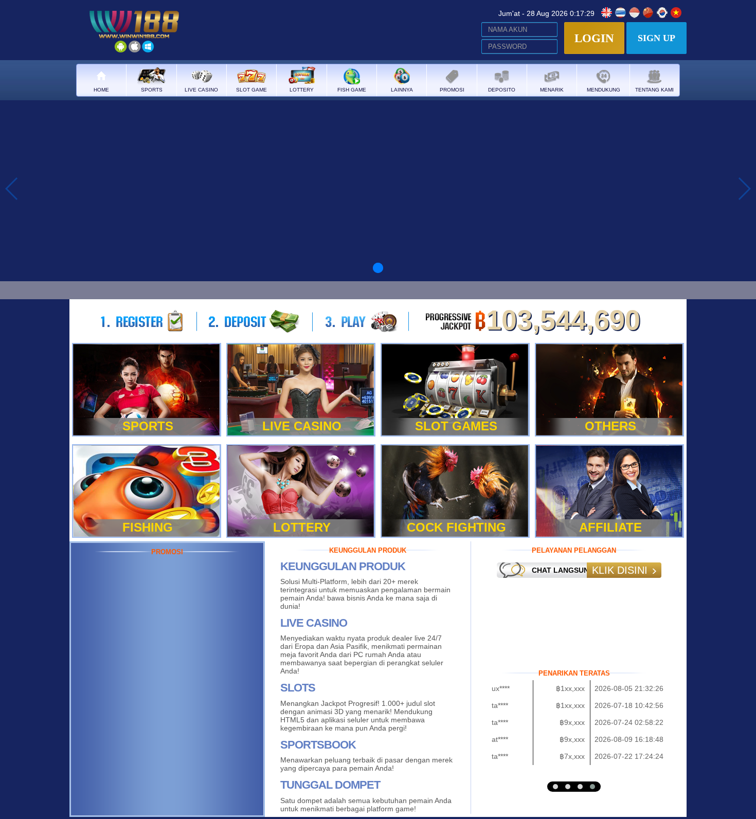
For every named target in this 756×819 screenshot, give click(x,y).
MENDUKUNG (603, 89)
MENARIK (552, 89)
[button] (555, 786)
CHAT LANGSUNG (563, 570)
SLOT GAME (251, 89)
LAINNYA (402, 89)
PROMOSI (452, 89)
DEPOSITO (501, 89)
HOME (101, 89)
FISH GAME (351, 89)
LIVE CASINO (201, 89)
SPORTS (152, 89)
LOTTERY (302, 89)
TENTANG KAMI (654, 89)
